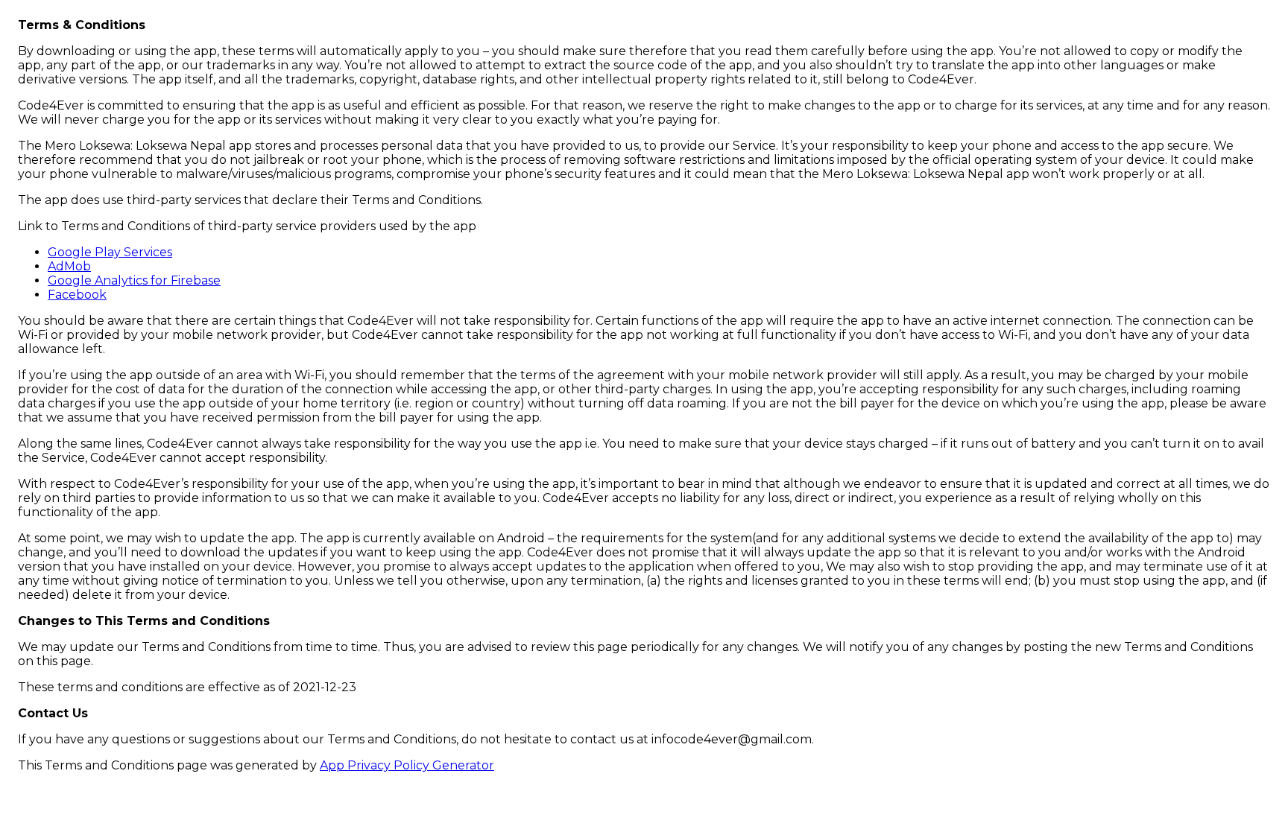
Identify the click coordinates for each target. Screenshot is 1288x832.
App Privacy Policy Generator (407, 765)
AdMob (69, 266)
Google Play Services (110, 252)
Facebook (77, 295)
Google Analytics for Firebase (134, 280)
